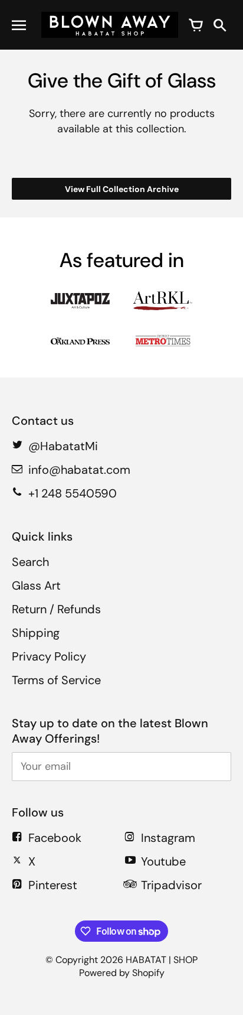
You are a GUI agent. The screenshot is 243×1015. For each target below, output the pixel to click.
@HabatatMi (63, 446)
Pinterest (52, 885)
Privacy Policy (49, 656)
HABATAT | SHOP (162, 960)
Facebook (54, 837)
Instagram (168, 837)
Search (30, 562)
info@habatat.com (79, 469)
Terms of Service (56, 680)
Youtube (163, 861)
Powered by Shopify (122, 973)
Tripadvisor (171, 885)
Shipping (36, 632)
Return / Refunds (56, 609)
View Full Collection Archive (122, 189)
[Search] (219, 25)
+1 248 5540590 (72, 493)
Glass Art (36, 585)
